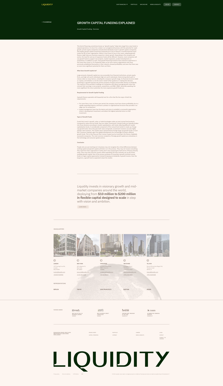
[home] (47, 4)
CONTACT (176, 4)
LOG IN (167, 4)
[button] (122, 4)
